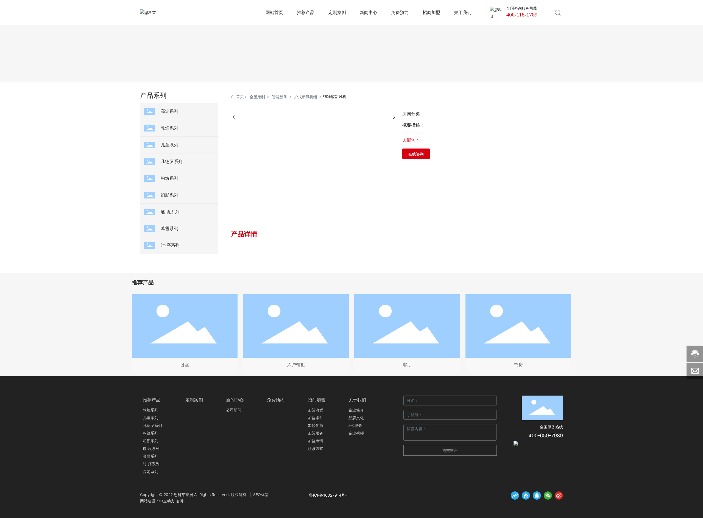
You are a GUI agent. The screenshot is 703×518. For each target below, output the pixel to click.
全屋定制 (257, 96)
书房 (518, 364)
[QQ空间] (526, 495)
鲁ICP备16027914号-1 (329, 495)
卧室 (184, 364)
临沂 (179, 501)
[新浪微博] (559, 495)
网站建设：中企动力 (157, 501)
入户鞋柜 (296, 364)
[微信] (548, 495)
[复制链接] (515, 495)
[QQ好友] (537, 495)
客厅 (407, 364)
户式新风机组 (305, 96)
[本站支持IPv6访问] (531, 443)
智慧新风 (279, 96)
